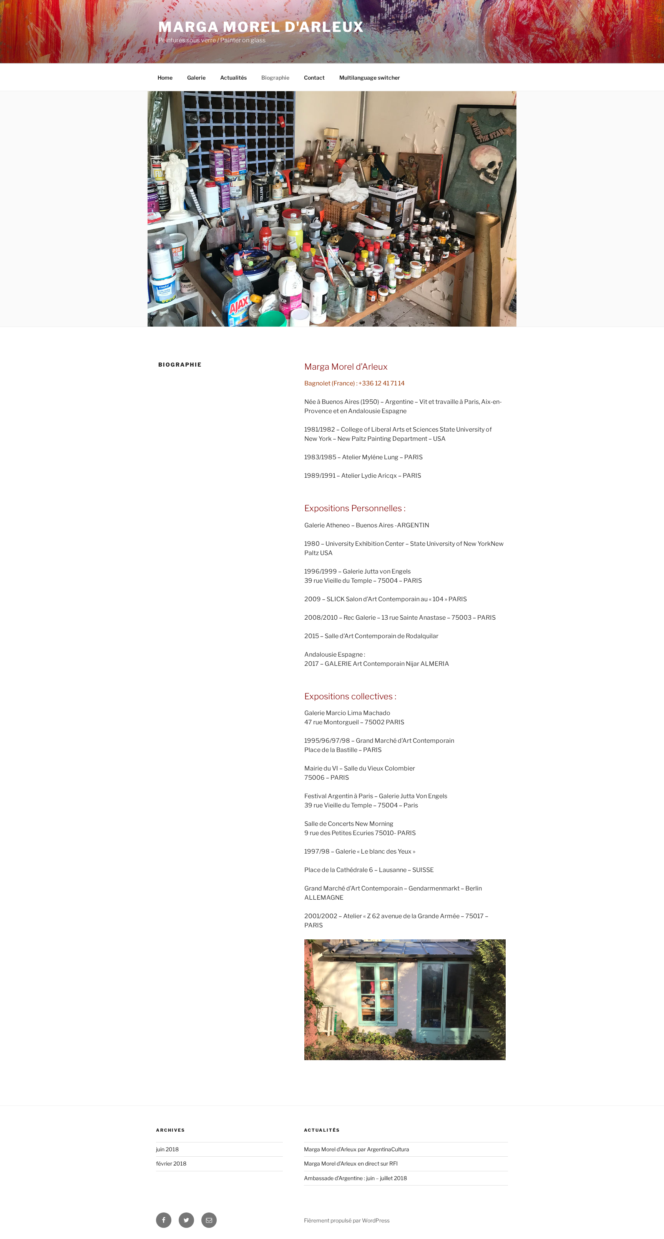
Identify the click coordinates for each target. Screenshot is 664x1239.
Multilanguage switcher (369, 77)
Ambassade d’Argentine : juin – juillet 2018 (355, 1178)
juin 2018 (167, 1149)
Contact (314, 77)
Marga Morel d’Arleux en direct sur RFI (351, 1163)
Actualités (233, 77)
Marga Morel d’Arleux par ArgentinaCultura (356, 1149)
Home (165, 77)
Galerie (196, 77)
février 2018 (171, 1163)
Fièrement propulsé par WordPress (347, 1220)
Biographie (275, 77)
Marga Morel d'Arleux (261, 26)
